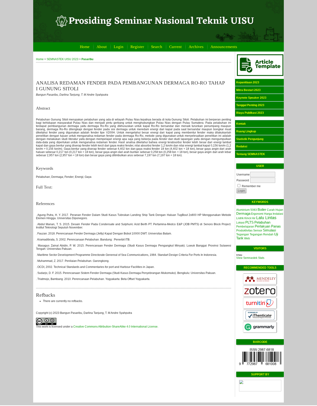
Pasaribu (87, 59)
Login (118, 47)
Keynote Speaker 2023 (251, 97)
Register (137, 47)
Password (242, 180)
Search (156, 47)
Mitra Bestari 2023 (248, 90)
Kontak (241, 123)
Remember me (251, 186)
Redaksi (241, 146)
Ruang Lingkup (246, 131)
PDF (38, 192)
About (102, 47)
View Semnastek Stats (250, 258)
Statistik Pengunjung (249, 139)
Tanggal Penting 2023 (250, 105)
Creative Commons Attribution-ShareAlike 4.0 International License (115, 326)
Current (175, 47)
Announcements (223, 47)
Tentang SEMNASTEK (250, 154)
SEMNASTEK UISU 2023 (62, 59)
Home (85, 47)
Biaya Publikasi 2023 (250, 112)
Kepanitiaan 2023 (247, 82)
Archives (196, 47)
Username (243, 174)
